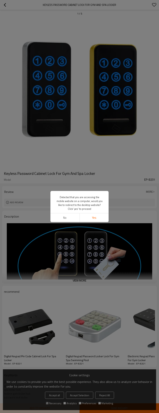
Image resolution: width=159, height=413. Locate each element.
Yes (94, 217)
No (65, 217)
